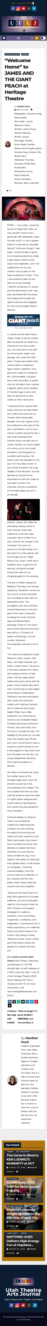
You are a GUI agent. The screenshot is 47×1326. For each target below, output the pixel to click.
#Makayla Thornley (24, 160)
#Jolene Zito (34, 152)
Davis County (12, 1233)
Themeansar (24, 1319)
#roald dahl (20, 167)
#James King (20, 152)
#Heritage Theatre (23, 140)
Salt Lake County (23, 1151)
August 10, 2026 (17, 1249)
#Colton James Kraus (25, 129)
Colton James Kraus (17, 666)
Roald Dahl (22, 229)
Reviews (25, 54)
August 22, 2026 (17, 1167)
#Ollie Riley (29, 163)
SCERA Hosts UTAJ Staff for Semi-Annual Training (23, 1186)
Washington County (15, 1206)
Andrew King (13, 440)
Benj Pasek (32, 410)
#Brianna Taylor (22, 125)
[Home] (4, 38)
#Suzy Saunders (22, 179)
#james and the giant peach (28, 148)
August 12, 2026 (17, 1222)
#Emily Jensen (21, 136)
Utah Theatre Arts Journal (23, 1292)
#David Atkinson (22, 133)
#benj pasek (20, 117)
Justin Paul (17, 413)
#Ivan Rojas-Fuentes (24, 144)
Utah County (12, 1179)
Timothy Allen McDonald (19, 417)
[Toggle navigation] (18, 38)
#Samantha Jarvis (23, 171)
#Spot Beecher (21, 175)
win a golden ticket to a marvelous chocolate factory (23, 244)
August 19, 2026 (17, 1195)
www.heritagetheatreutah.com (22, 991)
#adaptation (20, 113)
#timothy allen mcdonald (26, 183)
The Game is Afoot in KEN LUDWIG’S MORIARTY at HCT (23, 1159)
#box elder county (23, 121)
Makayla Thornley (16, 586)
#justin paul (20, 156)
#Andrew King (34, 113)
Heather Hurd (23, 106)
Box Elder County (12, 54)
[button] (32, 38)
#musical (18, 163)
